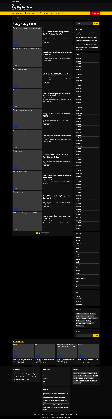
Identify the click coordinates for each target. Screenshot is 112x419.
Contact (44, 384)
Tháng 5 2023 (78, 160)
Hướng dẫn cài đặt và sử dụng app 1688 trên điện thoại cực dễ (22, 360)
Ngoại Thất (78, 259)
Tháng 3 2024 (78, 132)
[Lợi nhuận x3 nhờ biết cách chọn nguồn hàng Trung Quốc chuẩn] (67, 351)
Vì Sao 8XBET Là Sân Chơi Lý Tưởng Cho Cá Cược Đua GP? (27, 201)
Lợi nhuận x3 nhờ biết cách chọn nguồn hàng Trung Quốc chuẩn (66, 360)
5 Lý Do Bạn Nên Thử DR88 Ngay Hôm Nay (27, 78)
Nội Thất (39, 13)
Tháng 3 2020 (78, 223)
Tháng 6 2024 (78, 124)
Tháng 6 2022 (78, 184)
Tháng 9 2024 (78, 116)
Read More (47, 43)
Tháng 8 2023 (78, 151)
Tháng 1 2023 (78, 170)
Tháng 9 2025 (78, 83)
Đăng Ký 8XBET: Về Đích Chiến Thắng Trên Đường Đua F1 (27, 221)
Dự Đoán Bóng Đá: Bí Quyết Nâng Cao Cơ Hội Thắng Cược (27, 57)
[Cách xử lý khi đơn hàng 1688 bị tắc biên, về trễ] (88, 351)
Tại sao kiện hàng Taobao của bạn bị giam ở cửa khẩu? (87, 37)
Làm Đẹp (77, 256)
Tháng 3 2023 (78, 165)
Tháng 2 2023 (78, 168)
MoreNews (60, 417)
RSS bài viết (78, 298)
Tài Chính (77, 273)
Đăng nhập (78, 296)
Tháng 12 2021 (78, 201)
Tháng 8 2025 (78, 86)
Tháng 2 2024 (78, 135)
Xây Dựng (78, 281)
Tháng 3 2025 (78, 99)
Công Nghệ (27, 13)
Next (47, 233)
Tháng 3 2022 (78, 192)
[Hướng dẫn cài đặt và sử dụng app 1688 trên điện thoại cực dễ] (23, 351)
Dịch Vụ (77, 245)
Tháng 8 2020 (78, 209)
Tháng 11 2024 (78, 110)
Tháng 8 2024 (78, 118)
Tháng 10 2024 (79, 113)
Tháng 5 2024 (78, 127)
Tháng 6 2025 (78, 91)
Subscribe (96, 13)
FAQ (44, 381)
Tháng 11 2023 (78, 143)
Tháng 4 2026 (78, 64)
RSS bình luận (78, 301)
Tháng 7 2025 (78, 88)
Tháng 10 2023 (79, 146)
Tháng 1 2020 (78, 228)
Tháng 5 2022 (78, 187)
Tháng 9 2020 (78, 206)
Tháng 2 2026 (78, 69)
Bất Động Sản (19, 13)
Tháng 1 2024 (78, 138)
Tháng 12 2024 (79, 107)
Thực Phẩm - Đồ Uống (80, 323)
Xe (76, 284)
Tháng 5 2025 (78, 94)
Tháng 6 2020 (78, 214)
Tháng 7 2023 (78, 154)
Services (45, 378)
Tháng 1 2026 (78, 72)
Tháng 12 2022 (79, 173)
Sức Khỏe (78, 270)
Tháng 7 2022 (78, 181)
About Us (45, 375)
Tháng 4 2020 (78, 220)
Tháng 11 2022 (78, 176)
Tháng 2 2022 (78, 195)
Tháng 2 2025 (78, 102)
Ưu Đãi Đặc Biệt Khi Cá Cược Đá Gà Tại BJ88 (27, 139)
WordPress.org (79, 304)
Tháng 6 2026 (78, 58)
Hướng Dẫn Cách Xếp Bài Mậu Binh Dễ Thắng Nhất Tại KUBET (27, 180)
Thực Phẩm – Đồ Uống (80, 278)
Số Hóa (51, 13)
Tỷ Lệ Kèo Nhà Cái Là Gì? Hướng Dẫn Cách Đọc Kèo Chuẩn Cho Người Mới (27, 37)
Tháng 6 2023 (78, 157)
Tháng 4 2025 (78, 96)
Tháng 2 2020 (78, 225)
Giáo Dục (77, 254)
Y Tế (63, 13)
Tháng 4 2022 (78, 190)
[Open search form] (88, 13)
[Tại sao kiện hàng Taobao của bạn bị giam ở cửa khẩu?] (45, 351)
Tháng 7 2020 (78, 212)
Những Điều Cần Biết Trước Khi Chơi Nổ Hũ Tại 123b (27, 119)
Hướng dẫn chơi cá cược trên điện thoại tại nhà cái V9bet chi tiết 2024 (27, 98)
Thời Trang (57, 13)
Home (13, 13)
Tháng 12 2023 (79, 140)
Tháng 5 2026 (78, 61)
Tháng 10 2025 (79, 80)
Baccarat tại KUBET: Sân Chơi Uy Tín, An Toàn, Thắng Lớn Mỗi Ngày (27, 160)
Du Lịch (33, 13)
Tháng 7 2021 (78, 203)
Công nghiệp (78, 243)
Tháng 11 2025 (78, 77)
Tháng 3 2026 (78, 66)
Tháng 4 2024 (78, 129)
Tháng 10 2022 (79, 179)
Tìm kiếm (78, 331)
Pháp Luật (45, 13)
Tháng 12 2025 (79, 75)
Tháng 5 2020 (78, 217)
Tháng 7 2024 (78, 121)
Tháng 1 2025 (78, 105)
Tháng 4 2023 (78, 162)
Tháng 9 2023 (78, 149)
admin (45, 35)
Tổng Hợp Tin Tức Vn (22, 7)
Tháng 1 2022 (78, 198)
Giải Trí (16, 44)
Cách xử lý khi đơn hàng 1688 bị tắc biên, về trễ (86, 44)
